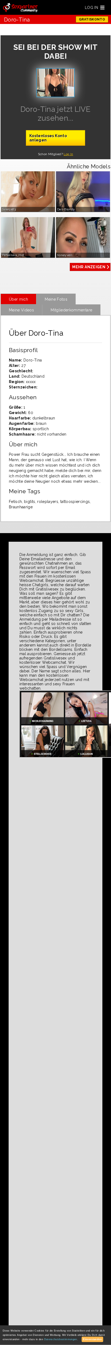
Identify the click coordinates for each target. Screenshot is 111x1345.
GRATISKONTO (92, 19)
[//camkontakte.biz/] (20, 8)
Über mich (18, 299)
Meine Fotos (56, 299)
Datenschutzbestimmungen (60, 1339)
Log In (68, 154)
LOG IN (91, 7)
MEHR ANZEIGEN (88, 267)
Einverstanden (92, 1339)
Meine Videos (21, 310)
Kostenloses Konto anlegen (48, 138)
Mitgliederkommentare (71, 310)
